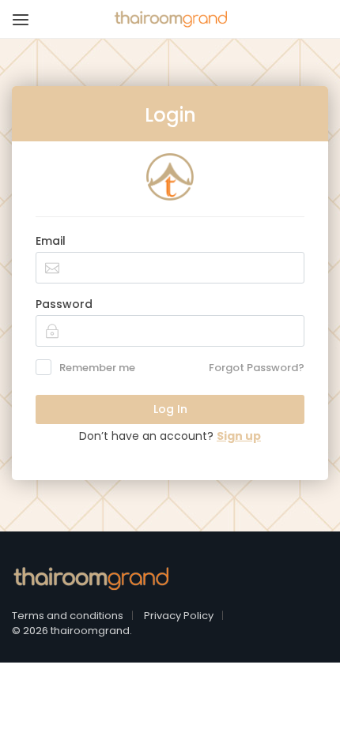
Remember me (97, 367)
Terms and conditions (67, 615)
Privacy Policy (178, 615)
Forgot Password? (256, 367)
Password (64, 304)
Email (51, 241)
